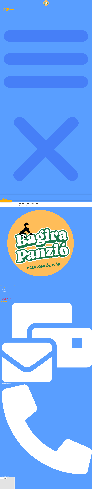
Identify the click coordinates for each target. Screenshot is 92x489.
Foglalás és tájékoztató (7, 198)
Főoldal (4, 196)
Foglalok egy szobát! (6, 201)
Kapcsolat (5, 10)
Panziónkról (5, 197)
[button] (46, 103)
